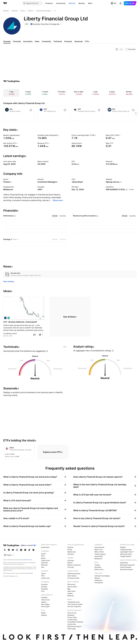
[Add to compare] (30, 110)
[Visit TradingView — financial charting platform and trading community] (11, 81)
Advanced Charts (126, 554)
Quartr (31, 573)
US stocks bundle (73, 578)
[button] (54, 3)
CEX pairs (44, 563)
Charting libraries (125, 549)
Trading (97, 565)
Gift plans (70, 554)
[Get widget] (121, 49)
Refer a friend (99, 552)
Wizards (97, 578)
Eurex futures (71, 576)
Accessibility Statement (75, 622)
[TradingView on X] (4, 549)
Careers (70, 593)
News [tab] (37, 41)
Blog (68, 589)
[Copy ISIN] (126, 190)
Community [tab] (46, 41)
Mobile (43, 613)
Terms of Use (71, 613)
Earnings (44, 587)
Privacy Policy (72, 617)
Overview (70, 560)
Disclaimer (70, 615)
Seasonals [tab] (79, 41)
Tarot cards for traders (75, 604)
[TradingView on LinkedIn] (21, 549)
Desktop (44, 615)
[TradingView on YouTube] (12, 549)
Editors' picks (98, 569)
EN (115, 3)
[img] (58, 24)
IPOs (42, 591)
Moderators (98, 558)
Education (97, 567)
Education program (126, 569)
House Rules (98, 556)
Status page (71, 629)
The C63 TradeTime (74, 606)
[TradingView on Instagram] (17, 549)
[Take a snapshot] (117, 49)
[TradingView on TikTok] (29, 549)
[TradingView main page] (5, 3)
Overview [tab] (7, 41)
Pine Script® (45, 606)
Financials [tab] (17, 41)
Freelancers (98, 580)
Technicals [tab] (57, 41)
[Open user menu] (120, 3)
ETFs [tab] (87, 41)
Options (43, 602)
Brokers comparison (74, 565)
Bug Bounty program (74, 626)
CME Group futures (73, 573)
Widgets (123, 547)
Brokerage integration (127, 565)
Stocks (43, 554)
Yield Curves (45, 600)
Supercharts (45, 547)
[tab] (55, 215)
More (90, 3)
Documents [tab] (27, 41)
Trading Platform (125, 556)
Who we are (71, 584)
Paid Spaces (98, 582)
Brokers (82, 3)
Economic (44, 584)
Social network (99, 547)
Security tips (71, 624)
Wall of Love (98, 549)
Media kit (70, 596)
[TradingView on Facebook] (8, 549)
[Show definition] (21, 135)
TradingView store (73, 602)
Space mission (72, 587)
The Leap (70, 567)
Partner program (125, 567)
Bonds (43, 558)
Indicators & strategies (102, 576)
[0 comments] (34, 335)
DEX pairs (44, 565)
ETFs (42, 556)
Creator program (100, 554)
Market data (71, 552)
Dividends (44, 589)
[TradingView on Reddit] (33, 549)
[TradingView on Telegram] (25, 549)
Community (60, 3)
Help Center (71, 591)
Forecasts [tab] (68, 41)
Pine (42, 567)
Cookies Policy (72, 619)
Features (70, 547)
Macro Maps (45, 604)
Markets (72, 3)
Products (49, 3)
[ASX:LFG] (5, 318)
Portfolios (44, 597)
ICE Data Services (27, 559)
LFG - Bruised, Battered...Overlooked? (20, 322)
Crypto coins (45, 560)
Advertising (124, 563)
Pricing (69, 549)
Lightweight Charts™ (127, 552)
